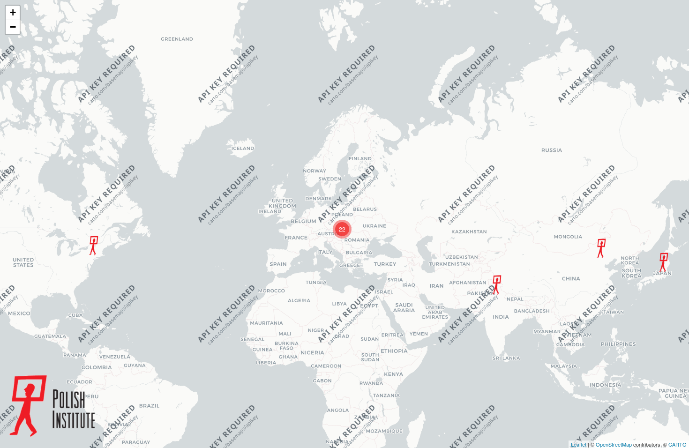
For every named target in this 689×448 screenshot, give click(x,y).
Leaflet (578, 444)
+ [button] (13, 12)
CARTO (677, 444)
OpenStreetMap (614, 444)
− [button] (13, 27)
